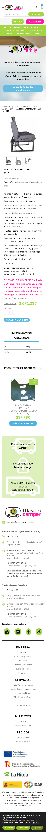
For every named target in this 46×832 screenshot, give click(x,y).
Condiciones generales (23, 656)
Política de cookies (23, 668)
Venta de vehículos (23, 693)
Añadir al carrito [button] (23, 423)
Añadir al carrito (17, 319)
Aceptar (9, 827)
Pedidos (23, 721)
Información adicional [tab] (21, 335)
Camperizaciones (23, 705)
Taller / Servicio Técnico (23, 685)
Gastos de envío (23, 737)
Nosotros (23, 660)
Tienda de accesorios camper (23, 689)
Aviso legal (23, 673)
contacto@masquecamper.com (20, 522)
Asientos (32, 107)
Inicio (4, 107)
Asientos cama (8, 109)
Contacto (23, 652)
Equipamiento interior (17, 107)
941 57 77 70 (12, 536)
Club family (23, 709)
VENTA (17, 21)
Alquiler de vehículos (23, 697)
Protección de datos (23, 664)
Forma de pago (23, 741)
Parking (23, 701)
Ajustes (37, 827)
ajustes (35, 822)
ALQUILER (35, 21)
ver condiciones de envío (28, 33)
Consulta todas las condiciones (23, 88)
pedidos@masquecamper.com (18, 298)
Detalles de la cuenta (23, 725)
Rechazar (23, 827)
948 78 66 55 (12, 590)
